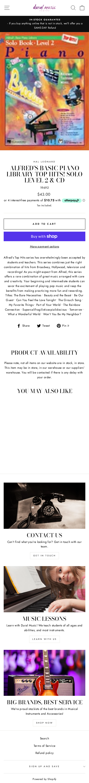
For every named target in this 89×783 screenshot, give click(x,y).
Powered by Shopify (44, 779)
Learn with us (44, 639)
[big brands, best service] (44, 673)
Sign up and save (44, 766)
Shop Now (44, 722)
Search (44, 738)
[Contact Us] (44, 506)
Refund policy (44, 753)
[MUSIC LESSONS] (44, 589)
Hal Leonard (44, 161)
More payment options (44, 246)
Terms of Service (44, 746)
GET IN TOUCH (44, 555)
